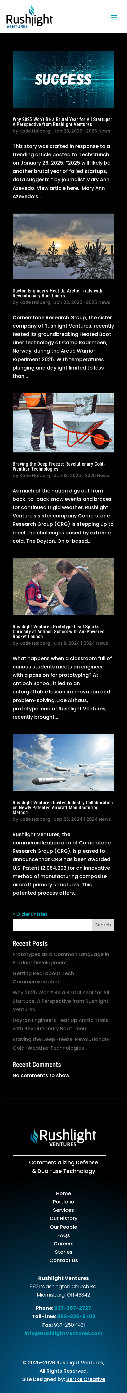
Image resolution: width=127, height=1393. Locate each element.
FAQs (63, 1235)
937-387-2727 (72, 1308)
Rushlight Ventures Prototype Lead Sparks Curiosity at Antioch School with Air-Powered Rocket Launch (58, 631)
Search (103, 925)
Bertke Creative (85, 1379)
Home (63, 1193)
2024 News (96, 643)
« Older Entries (30, 914)
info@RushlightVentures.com (63, 1333)
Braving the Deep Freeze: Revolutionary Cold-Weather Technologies (59, 466)
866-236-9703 (76, 1316)
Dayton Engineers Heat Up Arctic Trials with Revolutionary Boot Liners (57, 293)
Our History (63, 1218)
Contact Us (63, 1260)
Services (63, 1210)
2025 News (98, 131)
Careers (64, 1243)
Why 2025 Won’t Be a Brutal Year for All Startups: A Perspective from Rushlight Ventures (62, 121)
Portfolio (63, 1201)
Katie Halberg (34, 131)
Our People (63, 1227)
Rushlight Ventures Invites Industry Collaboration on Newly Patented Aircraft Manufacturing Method (63, 807)
